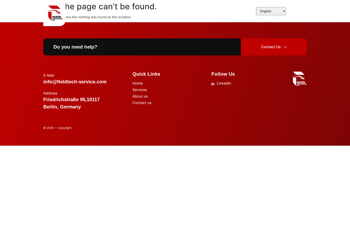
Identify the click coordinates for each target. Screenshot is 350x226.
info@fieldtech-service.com (75, 81)
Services (129, 10)
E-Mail (48, 75)
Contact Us (197, 10)
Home (99, 10)
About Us (162, 10)
